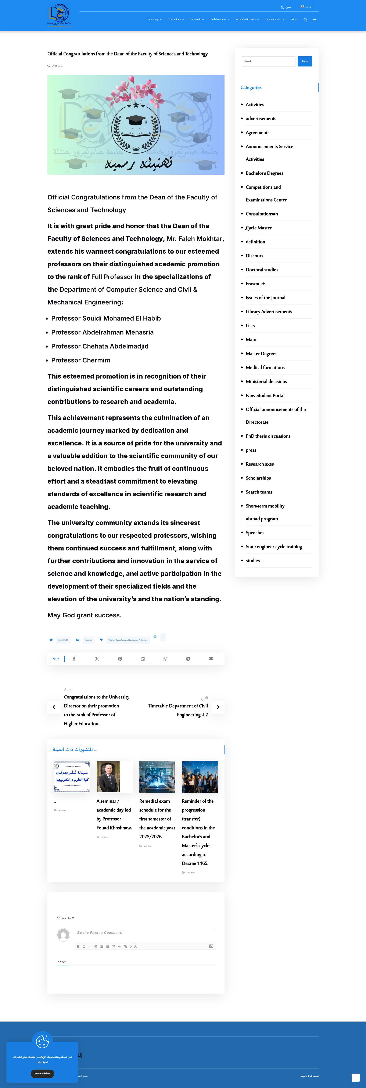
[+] (135, 946)
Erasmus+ (255, 284)
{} (131, 946)
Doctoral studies (262, 270)
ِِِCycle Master (259, 228)
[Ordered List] (102, 946)
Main (251, 340)
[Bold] (78, 946)
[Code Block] (120, 946)
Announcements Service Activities (269, 153)
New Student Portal (265, 396)
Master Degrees (261, 354)
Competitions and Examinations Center (266, 194)
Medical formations (265, 368)
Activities (88, 640)
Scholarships (258, 478)
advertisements (261, 119)
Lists (250, 326)
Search (305, 61)
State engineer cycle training (274, 547)
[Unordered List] (108, 946)
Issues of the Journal (266, 298)
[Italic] (84, 946)
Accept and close (42, 1074)
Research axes (260, 464)
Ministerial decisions (266, 382)
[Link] (126, 946)
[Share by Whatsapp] (165, 659)
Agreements (257, 133)
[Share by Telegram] (188, 659)
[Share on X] (97, 659)
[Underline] (90, 946)
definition (255, 242)
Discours (254, 256)
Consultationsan (262, 214)
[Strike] (96, 946)
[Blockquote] (114, 946)
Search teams (259, 492)
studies (253, 561)
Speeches (255, 533)
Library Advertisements (269, 312)
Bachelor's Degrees (264, 173)
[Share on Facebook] (74, 659)
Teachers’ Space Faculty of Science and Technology (128, 640)
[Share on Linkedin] (142, 659)
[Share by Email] (211, 659)
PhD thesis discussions (268, 436)
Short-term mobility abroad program (265, 512)
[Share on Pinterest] (120, 659)
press (251, 450)
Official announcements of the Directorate (276, 416)
